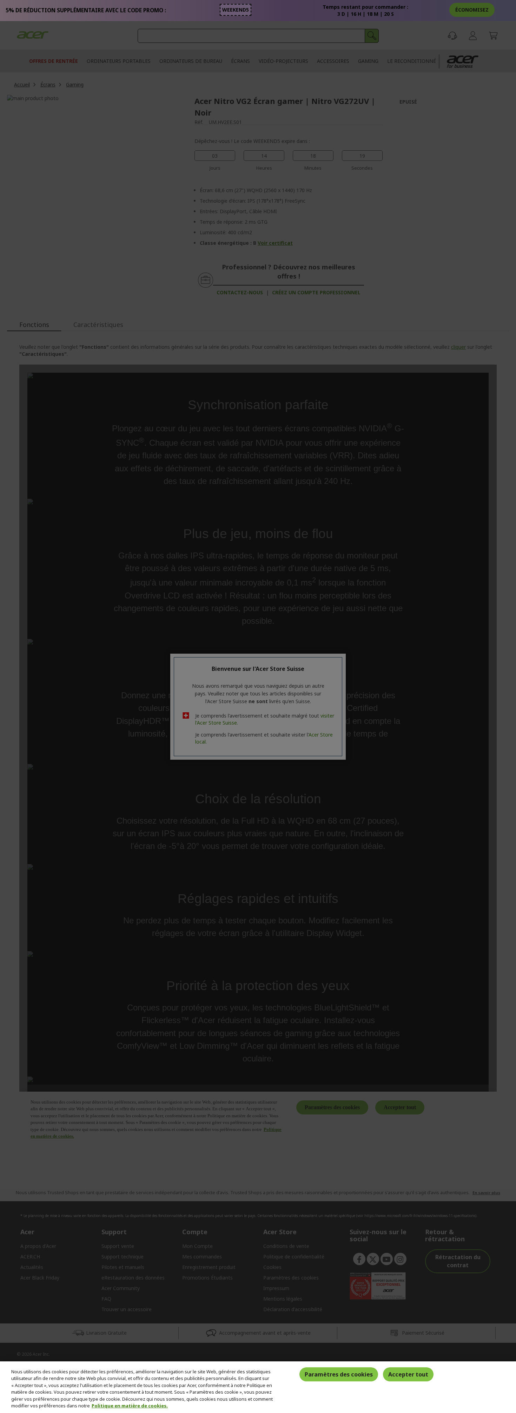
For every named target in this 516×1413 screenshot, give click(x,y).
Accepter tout (408, 1374)
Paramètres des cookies (339, 1374)
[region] (258, 1387)
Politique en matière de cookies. (130, 1405)
